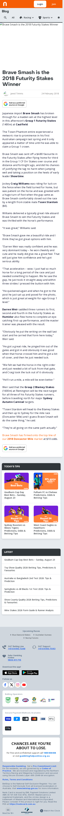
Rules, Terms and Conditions (17, 779)
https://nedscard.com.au (22, 804)
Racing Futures (31, 638)
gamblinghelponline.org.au (35, 755)
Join (54, 4)
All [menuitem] (13, 17)
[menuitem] (26, 17)
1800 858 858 (49, 752)
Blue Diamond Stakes (21, 635)
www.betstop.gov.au (27, 788)
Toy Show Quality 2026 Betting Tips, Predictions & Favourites (30, 569)
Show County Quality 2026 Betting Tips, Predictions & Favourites (30, 601)
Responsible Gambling (14, 766)
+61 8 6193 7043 (46, 648)
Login (40, 4)
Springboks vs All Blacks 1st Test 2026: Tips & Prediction (27, 590)
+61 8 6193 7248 (16, 648)
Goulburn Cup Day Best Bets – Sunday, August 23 (30, 559)
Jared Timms (16, 93)
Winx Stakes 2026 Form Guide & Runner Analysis (29, 610)
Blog (5, 11)
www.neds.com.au (12, 3)
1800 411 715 (14, 660)
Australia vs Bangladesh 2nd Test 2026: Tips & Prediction (27, 579)
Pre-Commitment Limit (45, 766)
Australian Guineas (43, 635)
